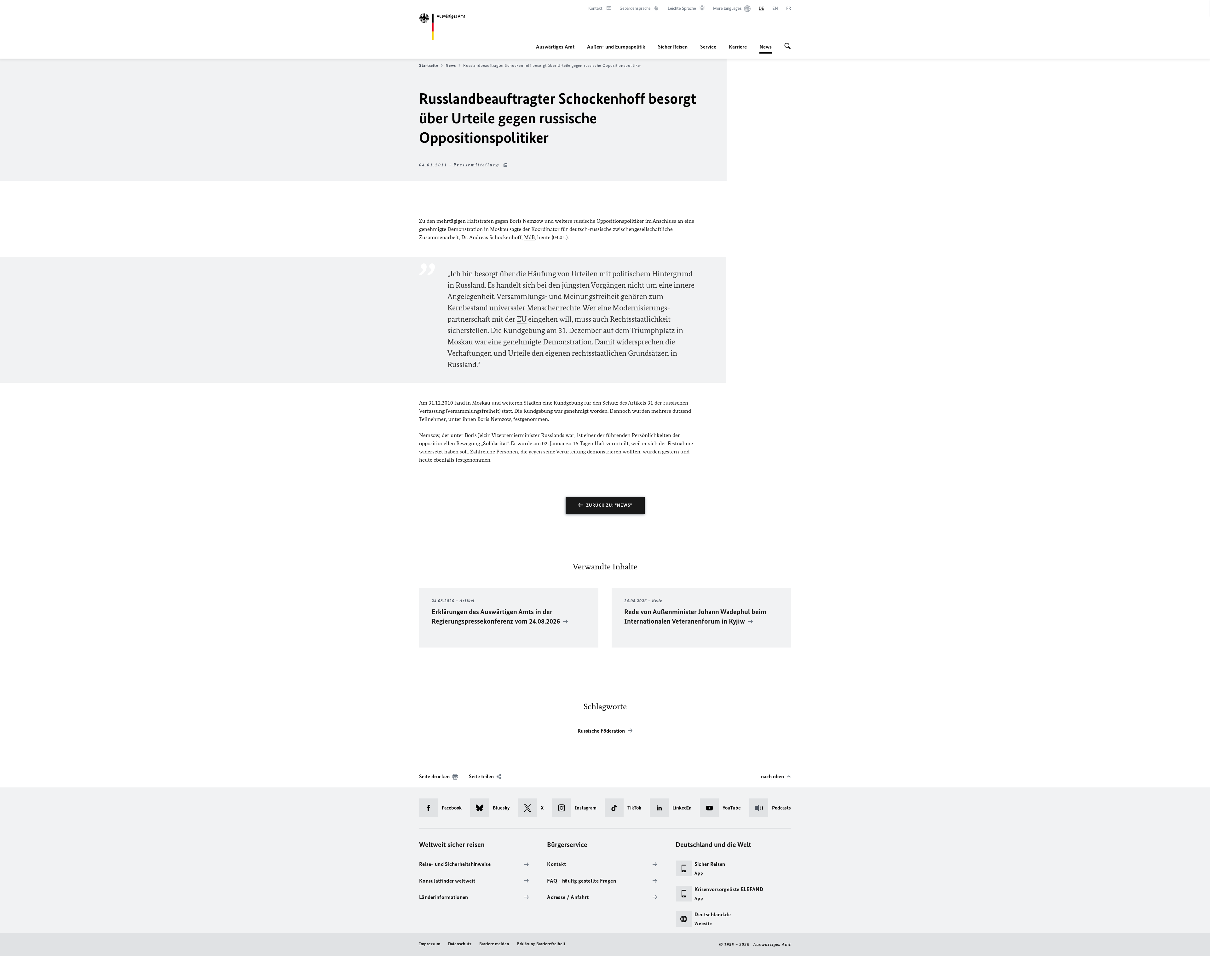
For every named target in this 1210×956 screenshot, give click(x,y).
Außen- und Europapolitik (616, 46)
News (765, 48)
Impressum (429, 944)
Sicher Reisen (673, 46)
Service (708, 46)
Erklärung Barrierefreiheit (541, 944)
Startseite (428, 65)
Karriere (738, 46)
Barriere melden (494, 944)
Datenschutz (459, 944)
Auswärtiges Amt (555, 46)
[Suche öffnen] (787, 47)
